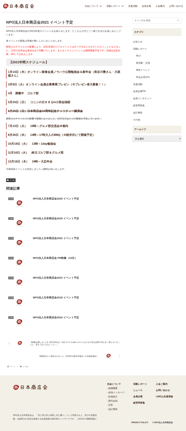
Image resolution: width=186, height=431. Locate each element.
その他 (12, 180)
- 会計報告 (112, 409)
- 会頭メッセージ (116, 392)
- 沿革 (110, 405)
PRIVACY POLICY (139, 422)
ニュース (138, 390)
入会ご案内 (162, 384)
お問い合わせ (176, 6)
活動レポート (113, 6)
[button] (178, 20)
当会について (92, 6)
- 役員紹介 (112, 396)
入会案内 (160, 6)
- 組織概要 (112, 388)
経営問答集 (139, 402)
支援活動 (132, 6)
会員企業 (146, 6)
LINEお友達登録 (164, 396)
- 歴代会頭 (112, 401)
